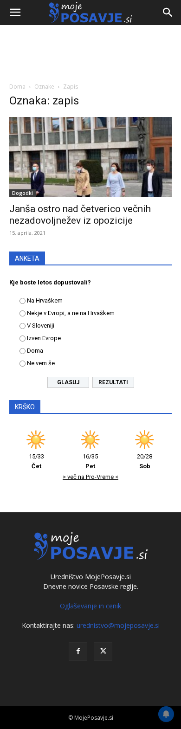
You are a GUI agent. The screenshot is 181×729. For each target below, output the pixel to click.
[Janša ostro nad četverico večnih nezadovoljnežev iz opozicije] (90, 157)
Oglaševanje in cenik (90, 605)
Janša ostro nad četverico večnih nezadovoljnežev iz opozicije (80, 214)
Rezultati (113, 382)
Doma (17, 86)
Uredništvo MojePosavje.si (91, 576)
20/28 (144, 461)
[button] (15, 12)
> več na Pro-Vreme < (90, 476)
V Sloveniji (40, 325)
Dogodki (22, 193)
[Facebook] (78, 651)
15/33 (36, 461)
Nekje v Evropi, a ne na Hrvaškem (71, 313)
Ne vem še (41, 363)
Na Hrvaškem (45, 300)
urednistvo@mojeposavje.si (118, 625)
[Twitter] (103, 651)
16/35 (90, 461)
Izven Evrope (44, 338)
